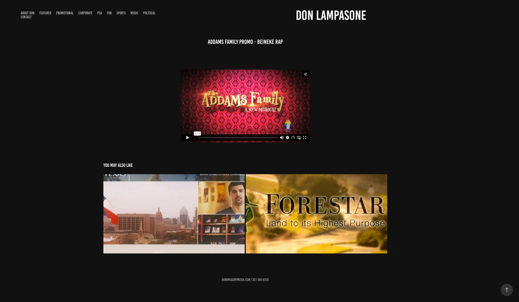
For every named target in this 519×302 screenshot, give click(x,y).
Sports (121, 13)
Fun (109, 13)
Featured (45, 13)
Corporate (85, 13)
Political (149, 13)
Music (134, 13)
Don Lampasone (331, 15)
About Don (27, 13)
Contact (26, 17)
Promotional (65, 13)
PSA (99, 13)
